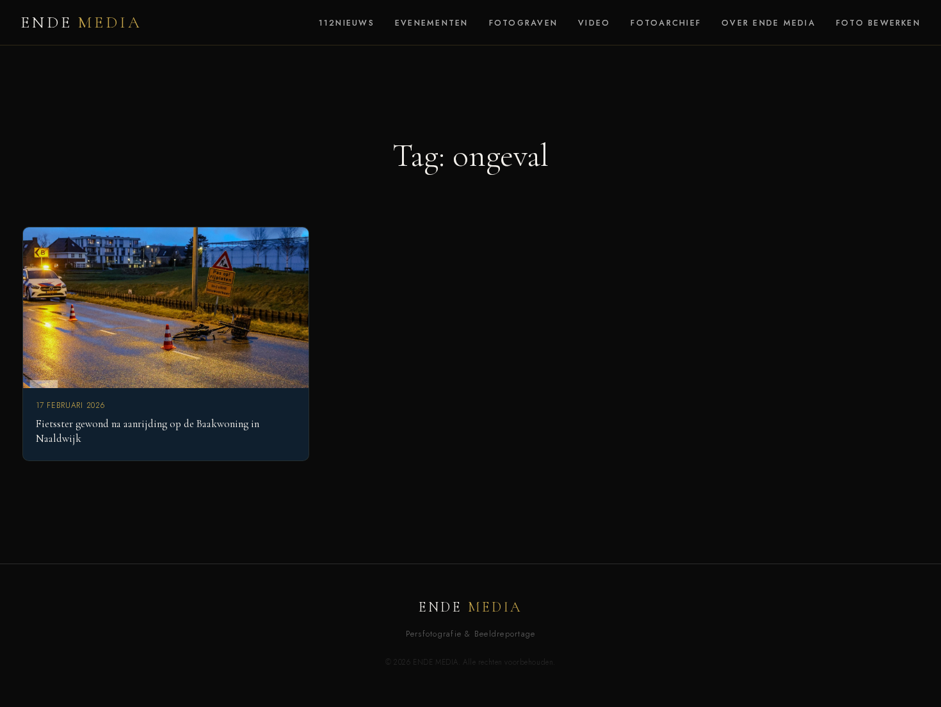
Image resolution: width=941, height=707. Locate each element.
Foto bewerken (878, 23)
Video (594, 23)
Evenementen (432, 23)
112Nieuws (346, 23)
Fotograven (523, 23)
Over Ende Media (768, 23)
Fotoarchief (666, 23)
